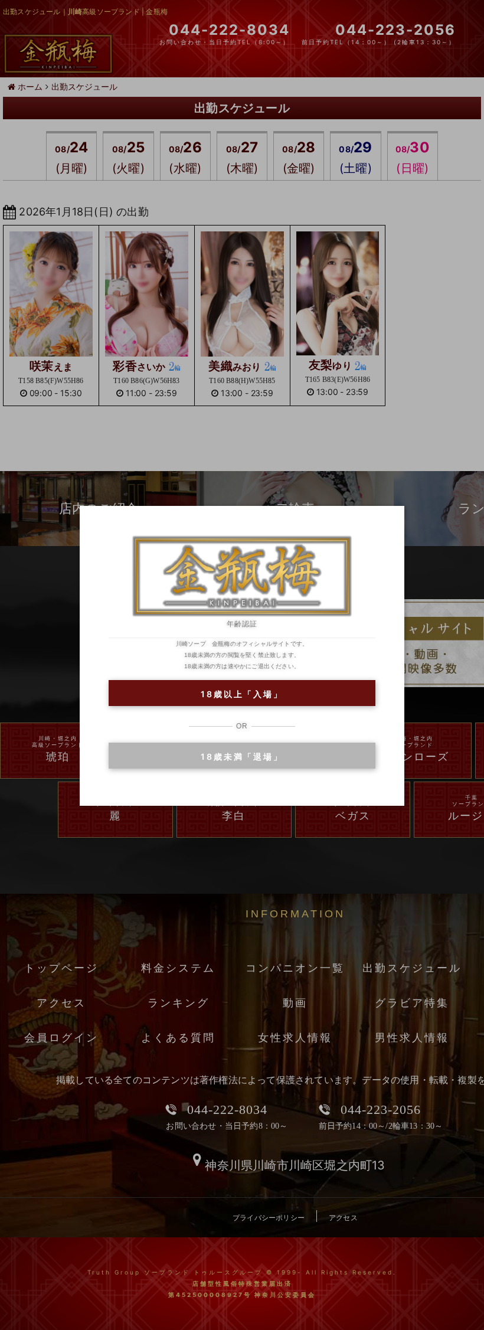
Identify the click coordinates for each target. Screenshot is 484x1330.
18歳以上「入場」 (242, 694)
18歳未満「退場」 (242, 756)
